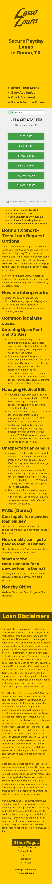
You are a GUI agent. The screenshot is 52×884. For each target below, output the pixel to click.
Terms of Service (26, 847)
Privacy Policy (26, 851)
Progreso (35, 592)
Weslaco (6, 592)
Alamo (15, 592)
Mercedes (7, 595)
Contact (26, 858)
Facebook (26, 855)
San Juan (24, 592)
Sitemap (26, 862)
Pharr (43, 592)
